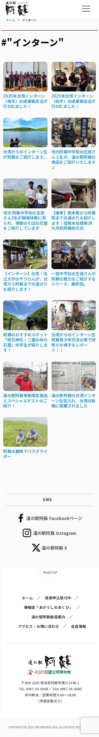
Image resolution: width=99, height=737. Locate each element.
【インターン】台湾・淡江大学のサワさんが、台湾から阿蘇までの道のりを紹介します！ (25, 281)
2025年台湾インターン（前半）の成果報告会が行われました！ (73, 101)
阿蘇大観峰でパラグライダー (25, 453)
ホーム (27, 597)
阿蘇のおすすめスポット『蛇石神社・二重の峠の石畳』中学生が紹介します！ (25, 342)
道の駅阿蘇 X (54, 548)
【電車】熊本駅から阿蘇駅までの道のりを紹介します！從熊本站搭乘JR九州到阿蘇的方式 (73, 220)
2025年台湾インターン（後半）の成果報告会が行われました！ (25, 101)
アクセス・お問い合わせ (38, 626)
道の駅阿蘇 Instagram (55, 533)
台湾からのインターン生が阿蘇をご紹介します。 (25, 154)
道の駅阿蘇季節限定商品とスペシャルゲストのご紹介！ (25, 400)
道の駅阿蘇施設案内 (48, 616)
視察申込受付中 (58, 597)
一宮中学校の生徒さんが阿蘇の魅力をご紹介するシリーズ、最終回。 (73, 279)
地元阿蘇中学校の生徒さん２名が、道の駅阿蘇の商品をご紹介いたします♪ (73, 159)
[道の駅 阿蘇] (50, 673)
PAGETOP (50, 572)
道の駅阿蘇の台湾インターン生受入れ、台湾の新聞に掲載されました (73, 400)
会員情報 (78, 626)
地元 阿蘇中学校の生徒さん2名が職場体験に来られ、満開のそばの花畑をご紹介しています (25, 220)
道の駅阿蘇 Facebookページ (54, 518)
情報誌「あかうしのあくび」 (48, 607)
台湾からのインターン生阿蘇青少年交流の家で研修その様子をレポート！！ (73, 342)
